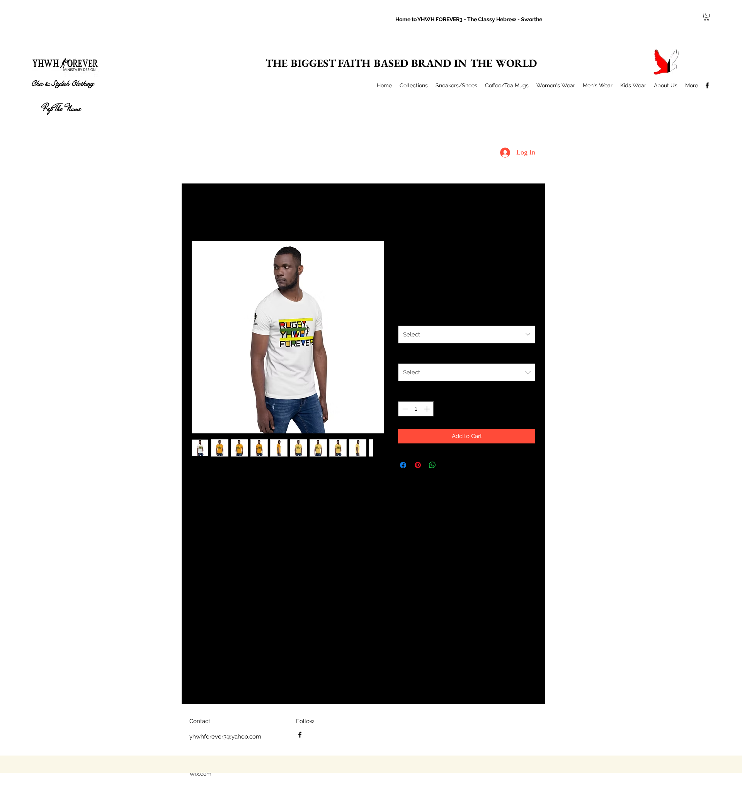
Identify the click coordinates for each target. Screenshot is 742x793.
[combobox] (466, 334)
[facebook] (707, 85)
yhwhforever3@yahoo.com (225, 736)
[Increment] (427, 409)
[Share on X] (447, 465)
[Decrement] (404, 409)
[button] (706, 16)
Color (407, 316)
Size (405, 355)
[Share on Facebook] (403, 465)
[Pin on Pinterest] (417, 465)
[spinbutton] (416, 409)
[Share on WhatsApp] (432, 465)
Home (198, 212)
